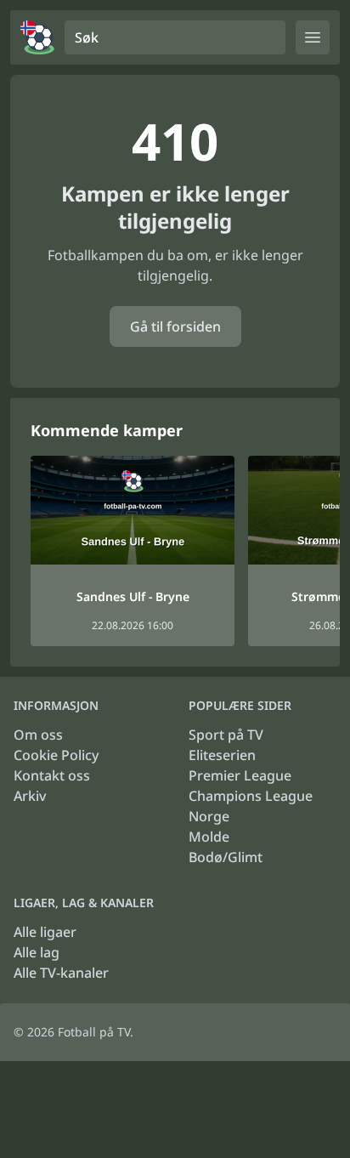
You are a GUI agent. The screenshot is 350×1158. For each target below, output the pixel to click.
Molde (209, 836)
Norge (209, 816)
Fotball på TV (94, 1032)
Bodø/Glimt (225, 857)
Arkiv (30, 795)
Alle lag (36, 952)
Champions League (251, 795)
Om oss (38, 734)
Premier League (240, 775)
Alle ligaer (45, 931)
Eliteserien (222, 755)
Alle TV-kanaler (61, 972)
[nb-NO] (37, 37)
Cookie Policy (56, 755)
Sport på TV (226, 734)
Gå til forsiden (175, 326)
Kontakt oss (52, 775)
